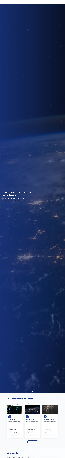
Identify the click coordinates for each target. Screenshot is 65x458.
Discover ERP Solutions (12, 435)
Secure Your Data (46, 435)
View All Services (32, 441)
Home (34, 1)
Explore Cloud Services (30, 435)
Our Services (43, 1)
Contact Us (56, 1)
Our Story (5, 205)
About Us (37, 1)
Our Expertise (49, 1)
